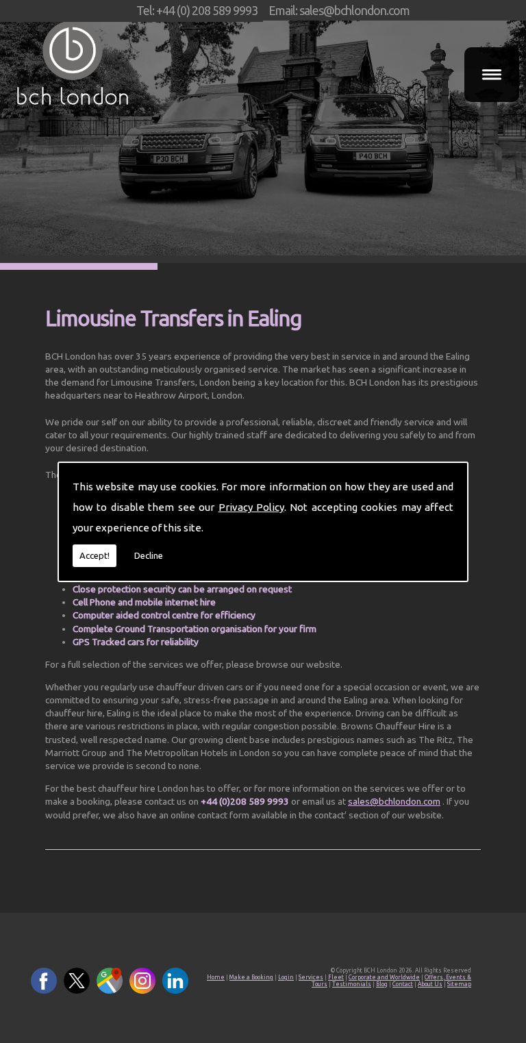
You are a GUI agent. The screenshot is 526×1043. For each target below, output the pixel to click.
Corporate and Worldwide (384, 977)
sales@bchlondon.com (394, 801)
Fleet (336, 977)
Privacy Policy (251, 507)
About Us (430, 984)
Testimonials (351, 984)
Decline (148, 555)
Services (311, 977)
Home (216, 977)
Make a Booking (251, 977)
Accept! (94, 555)
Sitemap (459, 984)
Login (286, 977)
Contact (402, 984)
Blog (382, 984)
